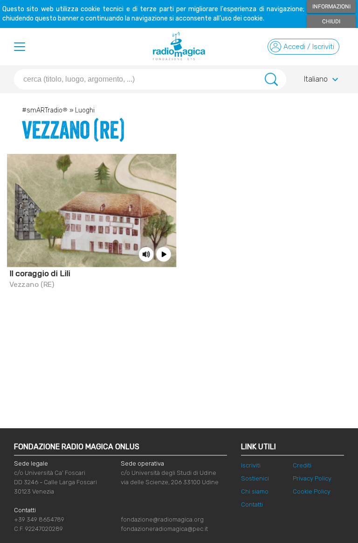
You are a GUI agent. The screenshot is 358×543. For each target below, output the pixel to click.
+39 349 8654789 (39, 519)
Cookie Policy (311, 491)
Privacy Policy (312, 478)
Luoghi (85, 110)
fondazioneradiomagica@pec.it (164, 528)
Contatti (252, 504)
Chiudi (331, 21)
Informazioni (331, 6)
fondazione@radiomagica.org (162, 519)
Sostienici (255, 478)
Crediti (302, 465)
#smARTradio (45, 110)
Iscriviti (251, 465)
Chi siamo (254, 491)
